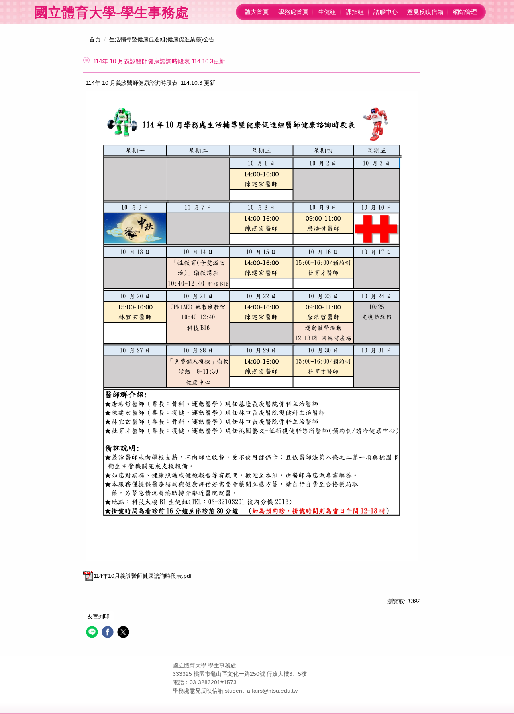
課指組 (355, 11)
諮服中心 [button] (385, 11)
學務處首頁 (293, 11)
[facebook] (109, 633)
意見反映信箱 (425, 11)
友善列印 (98, 616)
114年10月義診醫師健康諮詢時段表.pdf (143, 576)
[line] (93, 633)
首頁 (94, 39)
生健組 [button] (327, 11)
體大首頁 (257, 11)
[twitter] (124, 633)
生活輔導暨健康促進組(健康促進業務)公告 (161, 39)
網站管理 (465, 11)
